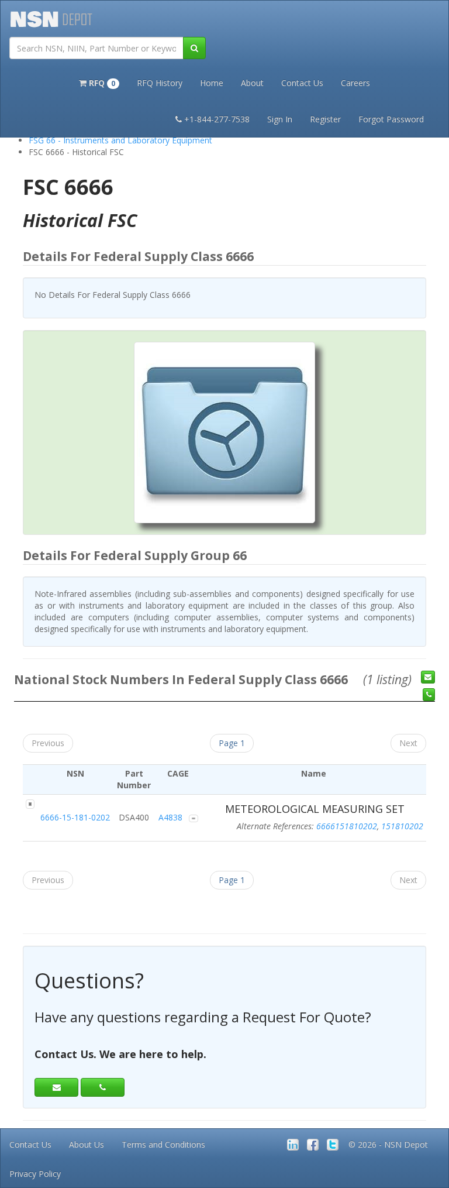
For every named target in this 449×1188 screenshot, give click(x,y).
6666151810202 (346, 826)
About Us (86, 1144)
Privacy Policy (35, 1173)
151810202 (402, 826)
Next (408, 742)
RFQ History (159, 82)
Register (325, 119)
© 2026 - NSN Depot (388, 1144)
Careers (355, 82)
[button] (99, 82)
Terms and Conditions (163, 1144)
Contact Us (302, 82)
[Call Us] (429, 694)
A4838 (170, 817)
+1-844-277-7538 (217, 119)
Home (211, 82)
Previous (48, 742)
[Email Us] (428, 677)
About (252, 82)
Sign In (279, 119)
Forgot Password (391, 119)
